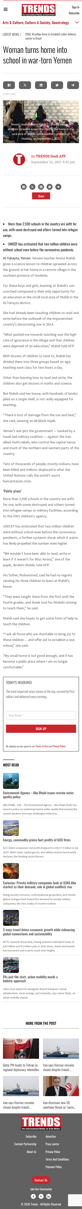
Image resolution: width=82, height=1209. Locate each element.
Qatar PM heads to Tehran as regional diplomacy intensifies (21, 1067)
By (48, 156)
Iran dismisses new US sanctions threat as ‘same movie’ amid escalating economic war (58, 1109)
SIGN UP (41, 728)
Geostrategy (60, 22)
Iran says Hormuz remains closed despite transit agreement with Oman (58, 1070)
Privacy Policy (59, 746)
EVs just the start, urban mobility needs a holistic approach (30, 978)
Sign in (75, 7)
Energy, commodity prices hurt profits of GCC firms (37, 839)
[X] (25, 85)
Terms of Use (42, 746)
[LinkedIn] (41, 85)
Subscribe (74, 13)
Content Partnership (25, 1144)
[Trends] (39, 10)
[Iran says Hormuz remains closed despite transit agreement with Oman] (61, 1048)
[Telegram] (73, 85)
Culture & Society (37, 22)
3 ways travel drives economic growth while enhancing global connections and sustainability (39, 931)
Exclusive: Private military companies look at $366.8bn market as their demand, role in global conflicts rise (39, 884)
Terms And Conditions (57, 1159)
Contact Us (41, 1180)
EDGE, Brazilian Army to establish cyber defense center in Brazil (37, 36)
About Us (31, 1151)
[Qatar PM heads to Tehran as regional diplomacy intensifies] (21, 1048)
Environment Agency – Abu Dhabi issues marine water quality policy (38, 794)
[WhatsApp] (57, 85)
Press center (52, 1144)
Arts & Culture (13, 22)
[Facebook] (9, 85)
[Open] (6, 10)
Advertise (51, 1136)
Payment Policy (54, 1166)
